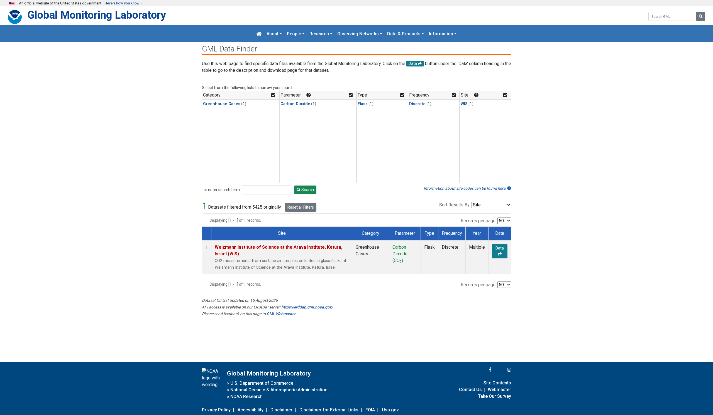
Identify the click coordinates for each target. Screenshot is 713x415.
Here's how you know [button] (122, 3)
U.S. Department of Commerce (261, 383)
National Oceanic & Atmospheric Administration (279, 389)
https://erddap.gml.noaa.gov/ (307, 307)
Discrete (417, 104)
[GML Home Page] (259, 34)
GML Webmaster (281, 314)
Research (319, 33)
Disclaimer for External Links (328, 409)
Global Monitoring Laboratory (96, 15)
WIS (464, 104)
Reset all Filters (300, 207)
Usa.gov (390, 409)
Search (307, 189)
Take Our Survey (494, 396)
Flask (363, 104)
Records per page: (478, 220)
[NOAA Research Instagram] (502, 370)
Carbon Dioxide (295, 104)
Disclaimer (281, 409)
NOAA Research (246, 396)
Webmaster (499, 389)
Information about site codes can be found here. (465, 188)
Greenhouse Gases (221, 104)
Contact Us (470, 389)
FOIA (370, 409)
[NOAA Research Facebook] (482, 370)
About (273, 33)
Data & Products (404, 33)
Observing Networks (358, 33)
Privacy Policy (216, 409)
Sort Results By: (454, 205)
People (294, 33)
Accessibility (250, 409)
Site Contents (497, 383)
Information (441, 33)
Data (499, 248)
